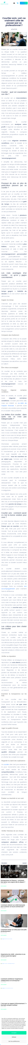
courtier (6, 764)
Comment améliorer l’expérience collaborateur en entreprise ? (12, 979)
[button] (14, 3)
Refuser (14, 1037)
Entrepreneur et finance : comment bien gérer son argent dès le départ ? (13, 881)
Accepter (14, 1033)
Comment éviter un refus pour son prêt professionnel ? (14, 930)
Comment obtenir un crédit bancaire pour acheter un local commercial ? (13, 906)
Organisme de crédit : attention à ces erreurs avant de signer (13, 955)
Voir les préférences (14, 1041)
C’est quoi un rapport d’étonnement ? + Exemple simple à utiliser (14, 1004)
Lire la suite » (4, 886)
